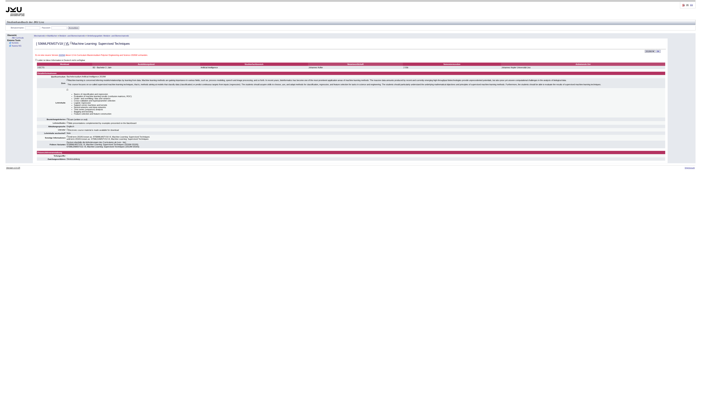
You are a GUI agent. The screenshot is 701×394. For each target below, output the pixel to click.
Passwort (46, 28)
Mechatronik (39, 36)
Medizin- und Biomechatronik (72, 36)
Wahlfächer (52, 36)
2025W (62, 55)
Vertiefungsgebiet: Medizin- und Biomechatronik (108, 36)
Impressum (690, 168)
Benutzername (17, 28)
